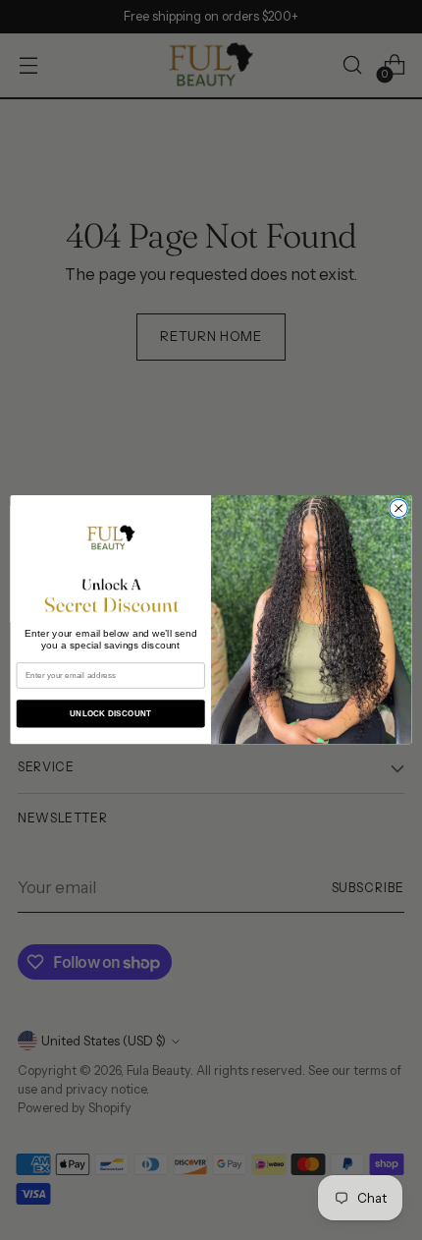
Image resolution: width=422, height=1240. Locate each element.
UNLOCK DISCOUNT (110, 713)
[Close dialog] (398, 508)
